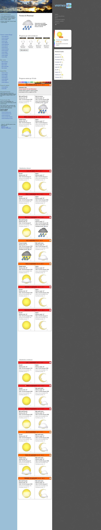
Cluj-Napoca (57, 59)
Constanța (57, 62)
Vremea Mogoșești (5, 44)
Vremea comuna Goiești (6, 34)
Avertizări (60, 19)
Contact (57, 23)
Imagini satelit (59, 21)
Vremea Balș (4, 88)
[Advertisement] (34, 64)
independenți (9, 107)
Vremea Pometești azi (6, 115)
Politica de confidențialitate (6, 128)
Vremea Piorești (5, 47)
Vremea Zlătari (4, 56)
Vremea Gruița (4, 41)
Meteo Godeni (4, 64)
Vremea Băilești (4, 74)
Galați (56, 67)
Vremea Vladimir (5, 55)
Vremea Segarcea (5, 82)
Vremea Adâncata (5, 36)
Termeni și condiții (4, 127)
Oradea (56, 72)
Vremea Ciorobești (5, 38)
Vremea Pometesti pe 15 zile (7, 118)
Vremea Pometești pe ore (6, 113)
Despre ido (3, 126)
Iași (55, 69)
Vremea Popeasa (5, 50)
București (57, 57)
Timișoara (57, 77)
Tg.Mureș (57, 74)
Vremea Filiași (4, 80)
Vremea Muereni (5, 45)
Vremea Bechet (4, 77)
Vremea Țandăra (5, 53)
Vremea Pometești (5, 49)
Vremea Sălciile (4, 52)
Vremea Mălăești (5, 42)
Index (56, 14)
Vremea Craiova (5, 72)
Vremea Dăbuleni (5, 79)
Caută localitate (59, 16)
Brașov (56, 54)
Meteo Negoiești (5, 61)
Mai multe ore (24, 50)
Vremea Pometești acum (6, 112)
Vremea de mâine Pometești (7, 116)
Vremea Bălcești (5, 87)
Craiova (56, 64)
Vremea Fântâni (5, 39)
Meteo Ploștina (4, 63)
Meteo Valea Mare (5, 66)
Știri (56, 17)
